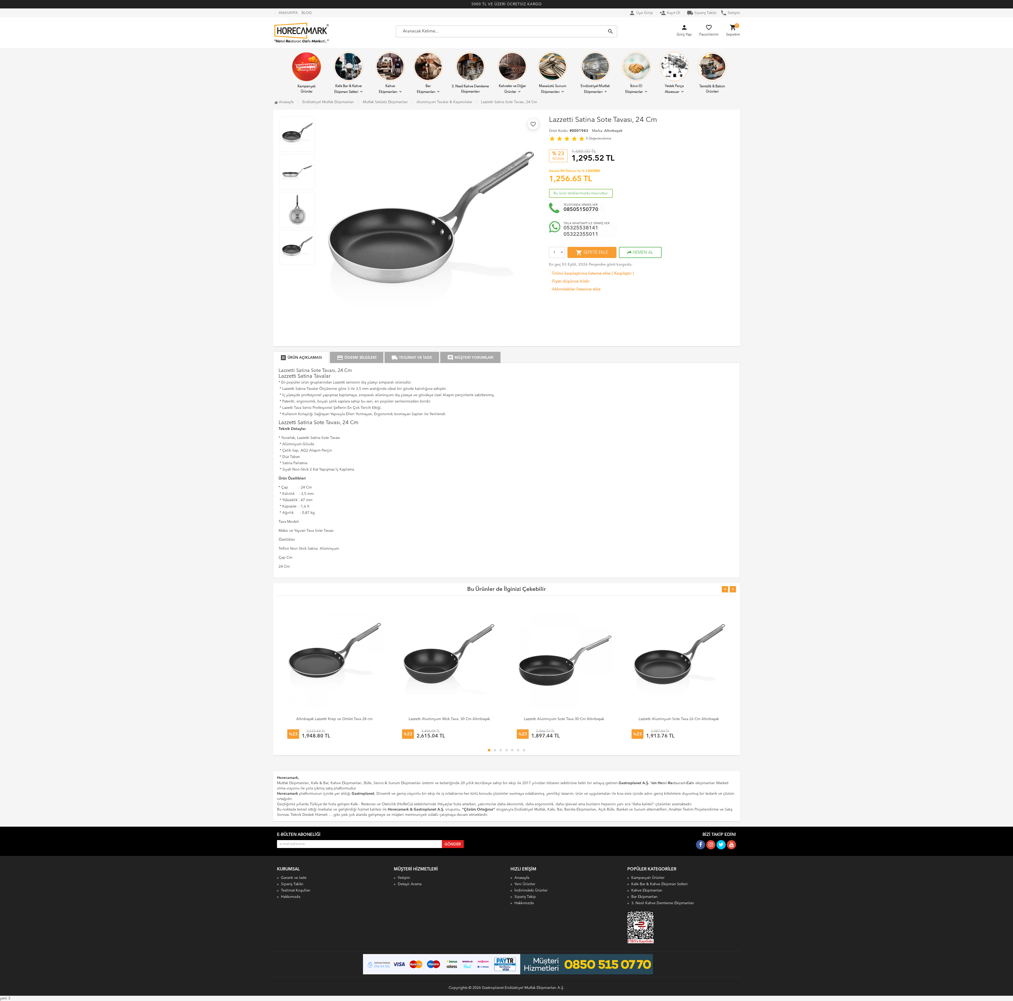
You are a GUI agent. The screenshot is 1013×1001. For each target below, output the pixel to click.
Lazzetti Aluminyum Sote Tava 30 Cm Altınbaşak (564, 719)
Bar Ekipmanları (426, 89)
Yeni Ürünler (524, 884)
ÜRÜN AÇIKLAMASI (301, 358)
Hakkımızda (290, 897)
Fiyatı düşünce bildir (569, 282)
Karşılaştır (623, 274)
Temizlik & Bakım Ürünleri (712, 89)
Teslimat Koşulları (295, 890)
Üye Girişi (641, 13)
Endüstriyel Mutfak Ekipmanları (595, 89)
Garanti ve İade (294, 878)
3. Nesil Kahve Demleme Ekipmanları (470, 89)
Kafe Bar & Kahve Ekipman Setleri (348, 89)
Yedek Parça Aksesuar (674, 89)
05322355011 (580, 234)
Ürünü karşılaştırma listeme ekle (580, 274)
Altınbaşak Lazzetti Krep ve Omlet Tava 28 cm (334, 719)
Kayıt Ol (670, 13)
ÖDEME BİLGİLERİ (356, 358)
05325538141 (580, 228)
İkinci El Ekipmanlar (634, 89)
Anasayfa (286, 102)
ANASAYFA (288, 13)
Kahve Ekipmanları (388, 89)
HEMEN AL (642, 253)
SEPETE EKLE (592, 253)
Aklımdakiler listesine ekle (575, 289)
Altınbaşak (613, 131)
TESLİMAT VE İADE (411, 358)
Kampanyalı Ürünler (307, 89)
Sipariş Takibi (702, 13)
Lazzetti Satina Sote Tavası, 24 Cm (509, 102)
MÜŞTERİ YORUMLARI (470, 358)
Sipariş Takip (525, 897)
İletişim (730, 13)
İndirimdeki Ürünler (531, 890)
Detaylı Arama (410, 884)
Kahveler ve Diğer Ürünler (512, 89)
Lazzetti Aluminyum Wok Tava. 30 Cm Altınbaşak (449, 719)
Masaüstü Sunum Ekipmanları (552, 89)
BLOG (307, 13)
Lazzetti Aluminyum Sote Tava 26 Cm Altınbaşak (679, 719)
